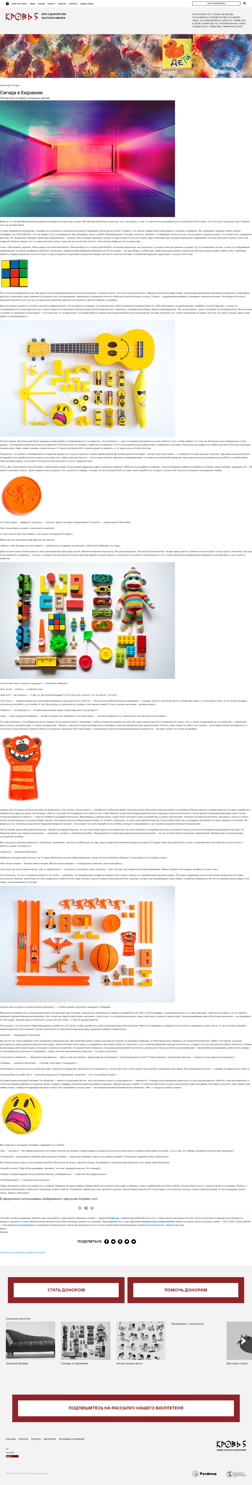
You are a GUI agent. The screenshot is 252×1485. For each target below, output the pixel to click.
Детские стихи (237, 1363)
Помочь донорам (185, 1290)
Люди (32, 4)
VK (7, 1448)
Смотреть (73, 4)
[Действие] (80, 1208)
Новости (62, 4)
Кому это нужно (19, 4)
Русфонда (113, 1217)
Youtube (10, 1452)
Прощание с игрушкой (187, 1323)
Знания (41, 4)
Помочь (51, 4)
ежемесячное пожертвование (158, 1221)
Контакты (23, 1439)
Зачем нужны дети (129, 1363)
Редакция (11, 1439)
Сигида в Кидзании (74, 1363)
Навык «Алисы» (87, 4)
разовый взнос (26, 1224)
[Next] (243, 1341)
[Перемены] (92, 1208)
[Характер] (86, 1208)
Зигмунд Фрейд (17, 1363)
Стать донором (66, 1290)
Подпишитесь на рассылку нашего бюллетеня (126, 1408)
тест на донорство (216, 4)
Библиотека (50, 1439)
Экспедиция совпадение (71, 1439)
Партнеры (36, 1439)
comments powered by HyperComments (22, 1252)
